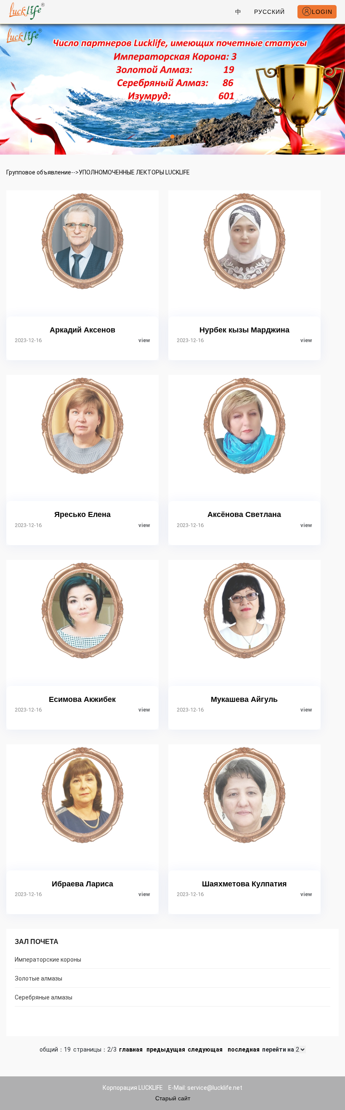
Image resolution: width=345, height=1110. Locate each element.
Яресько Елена (82, 514)
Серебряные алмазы (43, 997)
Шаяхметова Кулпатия (244, 884)
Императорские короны (48, 959)
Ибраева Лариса (82, 884)
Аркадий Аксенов (82, 330)
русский (269, 11)
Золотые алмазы (38, 978)
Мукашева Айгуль (244, 699)
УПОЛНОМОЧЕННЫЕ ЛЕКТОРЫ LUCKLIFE (134, 172)
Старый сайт (172, 1098)
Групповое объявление (38, 172)
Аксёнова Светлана (244, 514)
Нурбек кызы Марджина (244, 330)
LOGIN (322, 11)
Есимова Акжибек (82, 699)
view (144, 340)
